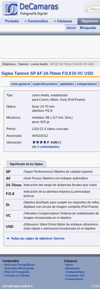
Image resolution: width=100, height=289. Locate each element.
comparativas (87, 84)
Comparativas (75, 271)
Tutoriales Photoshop (19, 268)
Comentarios (74, 279)
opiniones (67, 84)
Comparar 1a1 (75, 275)
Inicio (71, 28)
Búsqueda (88, 28)
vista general (20, 84)
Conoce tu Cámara (16, 275)
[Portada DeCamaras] (41, 8)
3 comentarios (47, 147)
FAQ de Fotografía (16, 271)
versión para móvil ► (18, 286)
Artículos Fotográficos (19, 264)
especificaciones (45, 84)
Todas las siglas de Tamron (37, 238)
